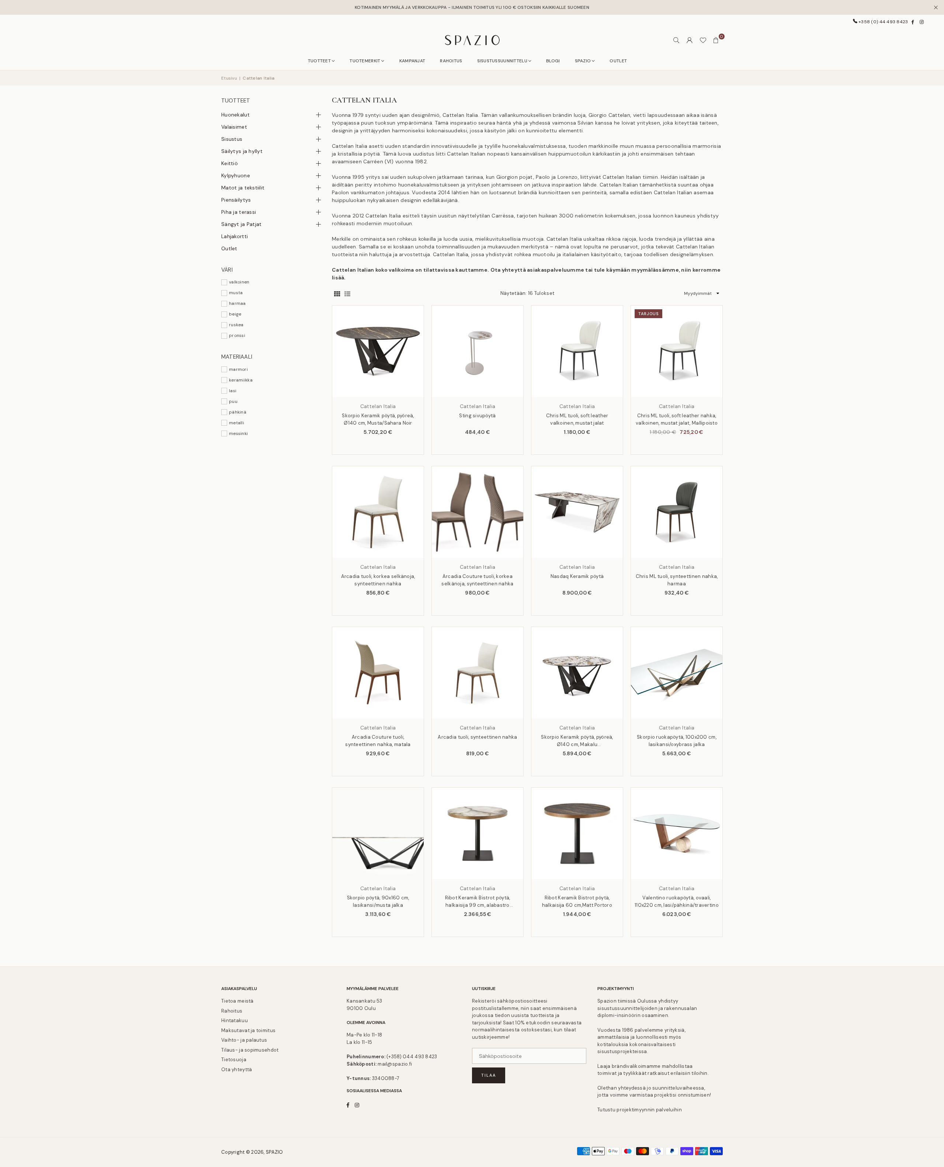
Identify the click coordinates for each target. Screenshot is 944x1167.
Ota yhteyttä (236, 1069)
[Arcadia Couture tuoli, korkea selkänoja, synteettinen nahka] (477, 512)
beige (235, 314)
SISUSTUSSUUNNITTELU (502, 61)
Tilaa (488, 1075)
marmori (238, 369)
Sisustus (231, 139)
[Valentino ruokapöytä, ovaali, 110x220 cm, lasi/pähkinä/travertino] (676, 833)
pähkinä (237, 412)
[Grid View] (337, 293)
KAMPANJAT (412, 61)
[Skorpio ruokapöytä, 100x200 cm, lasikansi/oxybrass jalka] (676, 672)
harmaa (237, 303)
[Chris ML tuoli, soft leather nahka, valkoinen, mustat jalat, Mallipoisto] (676, 351)
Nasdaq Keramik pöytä (577, 576)
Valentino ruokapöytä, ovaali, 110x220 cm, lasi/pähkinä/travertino (677, 901)
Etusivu (229, 78)
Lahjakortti (234, 236)
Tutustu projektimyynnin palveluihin (639, 1110)
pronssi (237, 335)
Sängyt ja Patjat (241, 224)
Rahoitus (231, 1011)
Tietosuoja (233, 1059)
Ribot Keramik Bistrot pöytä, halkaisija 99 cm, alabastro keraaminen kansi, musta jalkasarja (478, 902)
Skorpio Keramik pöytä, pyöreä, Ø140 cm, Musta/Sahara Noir (378, 419)
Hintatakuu (234, 1020)
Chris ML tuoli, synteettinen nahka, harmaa (677, 580)
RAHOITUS (451, 61)
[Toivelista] (702, 40)
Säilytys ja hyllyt (242, 151)
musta (236, 293)
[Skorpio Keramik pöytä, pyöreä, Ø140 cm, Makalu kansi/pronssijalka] (577, 672)
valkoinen (239, 282)
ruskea (236, 325)
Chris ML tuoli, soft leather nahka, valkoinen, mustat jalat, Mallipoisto (677, 419)
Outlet (229, 248)
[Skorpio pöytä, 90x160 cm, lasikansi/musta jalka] (378, 833)
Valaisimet (234, 126)
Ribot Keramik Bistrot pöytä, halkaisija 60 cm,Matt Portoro (577, 901)
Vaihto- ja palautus (244, 1040)
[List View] (347, 293)
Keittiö (229, 163)
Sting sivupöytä (477, 415)
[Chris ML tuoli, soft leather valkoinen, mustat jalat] (577, 351)
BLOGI (553, 61)
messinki (238, 433)
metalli (236, 423)
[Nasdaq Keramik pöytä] (577, 512)
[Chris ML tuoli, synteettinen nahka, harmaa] (676, 512)
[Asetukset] (689, 40)
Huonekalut (235, 114)
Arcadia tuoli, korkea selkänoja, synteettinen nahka (378, 580)
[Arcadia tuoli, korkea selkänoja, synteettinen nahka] (378, 512)
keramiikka (241, 380)
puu (233, 401)
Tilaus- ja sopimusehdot (249, 1050)
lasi (232, 391)
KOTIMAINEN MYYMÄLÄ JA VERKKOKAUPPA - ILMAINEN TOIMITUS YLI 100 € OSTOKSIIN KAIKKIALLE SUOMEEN (472, 7)
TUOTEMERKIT (365, 61)
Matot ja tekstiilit (242, 187)
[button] (716, 40)
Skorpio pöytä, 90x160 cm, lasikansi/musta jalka (378, 901)
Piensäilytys (236, 199)
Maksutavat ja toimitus (248, 1030)
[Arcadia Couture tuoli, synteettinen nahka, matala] (378, 672)
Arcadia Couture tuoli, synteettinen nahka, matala (377, 741)
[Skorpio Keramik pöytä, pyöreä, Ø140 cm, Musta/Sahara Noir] (378, 351)
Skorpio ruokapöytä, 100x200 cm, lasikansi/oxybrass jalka (676, 741)
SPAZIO (583, 61)
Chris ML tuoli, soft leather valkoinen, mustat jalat (577, 419)
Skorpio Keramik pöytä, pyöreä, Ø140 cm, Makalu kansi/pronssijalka (577, 741)
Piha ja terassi (238, 212)
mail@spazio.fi (395, 1064)
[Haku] (676, 40)
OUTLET (618, 61)
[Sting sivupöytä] (477, 351)
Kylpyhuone (235, 175)
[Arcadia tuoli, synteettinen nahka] (477, 672)
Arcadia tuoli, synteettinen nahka (477, 737)
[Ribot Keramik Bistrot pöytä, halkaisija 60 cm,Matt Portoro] (577, 833)
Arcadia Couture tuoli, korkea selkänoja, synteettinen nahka (477, 580)
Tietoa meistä (237, 1001)
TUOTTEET (319, 61)
